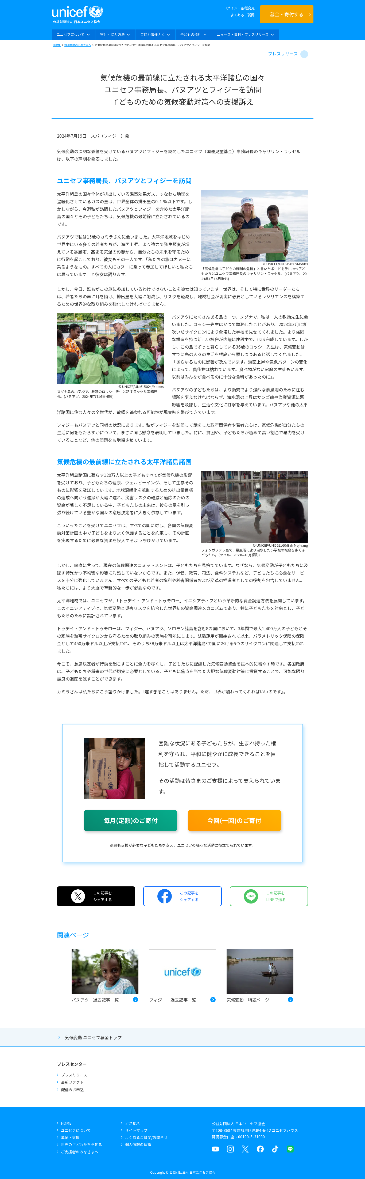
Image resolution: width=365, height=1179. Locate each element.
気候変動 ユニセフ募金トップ (93, 1037)
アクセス (132, 1123)
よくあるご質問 (242, 15)
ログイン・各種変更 (239, 8)
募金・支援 (70, 1137)
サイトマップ (136, 1130)
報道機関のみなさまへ (77, 45)
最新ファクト (72, 1082)
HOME (57, 45)
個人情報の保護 (138, 1144)
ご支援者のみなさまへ (79, 1151)
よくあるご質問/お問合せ (146, 1137)
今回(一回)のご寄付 (234, 820)
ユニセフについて (76, 1130)
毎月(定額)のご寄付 (131, 820)
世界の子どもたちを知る (81, 1144)
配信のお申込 (72, 1089)
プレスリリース (283, 53)
